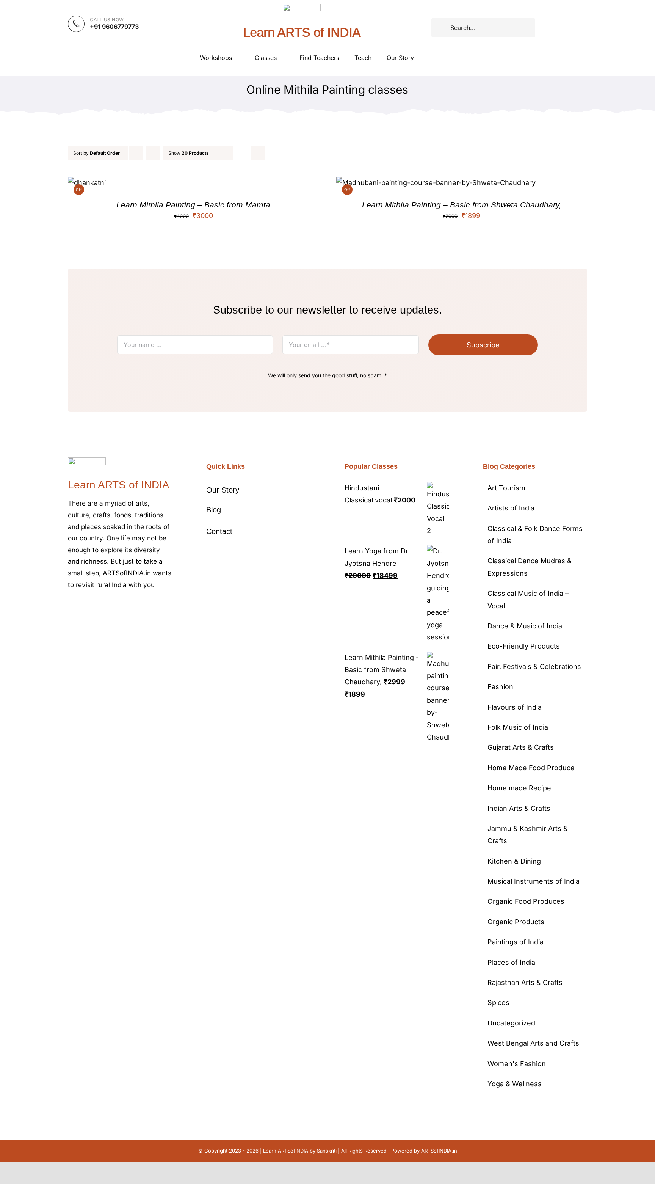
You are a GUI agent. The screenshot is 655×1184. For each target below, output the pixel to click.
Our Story (222, 490)
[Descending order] (153, 153)
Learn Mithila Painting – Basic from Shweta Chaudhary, (461, 204)
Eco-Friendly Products (523, 646)
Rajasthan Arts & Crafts (525, 982)
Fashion (500, 687)
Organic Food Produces (525, 901)
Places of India (511, 962)
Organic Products (515, 922)
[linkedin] (130, 608)
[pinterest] (106, 608)
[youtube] (118, 608)
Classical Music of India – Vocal (528, 599)
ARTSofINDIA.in (439, 1151)
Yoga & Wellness (514, 1084)
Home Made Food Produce (531, 768)
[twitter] (82, 608)
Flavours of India (514, 707)
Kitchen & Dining (514, 861)
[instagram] (94, 608)
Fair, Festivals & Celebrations (534, 667)
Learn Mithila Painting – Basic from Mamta (193, 204)
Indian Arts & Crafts (518, 808)
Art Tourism (506, 488)
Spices (498, 1003)
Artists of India (510, 508)
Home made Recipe (519, 788)
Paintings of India (515, 942)
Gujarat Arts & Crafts (520, 747)
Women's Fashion (516, 1064)
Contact (219, 531)
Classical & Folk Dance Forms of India (535, 534)
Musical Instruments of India (533, 881)
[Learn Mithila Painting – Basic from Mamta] (87, 183)
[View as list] (258, 153)
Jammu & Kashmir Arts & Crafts (527, 834)
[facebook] (70, 608)
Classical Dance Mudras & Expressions (529, 567)
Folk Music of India (517, 727)
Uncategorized (511, 1023)
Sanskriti (327, 1151)
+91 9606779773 (114, 26)
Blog (213, 510)
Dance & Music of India (524, 626)
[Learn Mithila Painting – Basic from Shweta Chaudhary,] (436, 183)
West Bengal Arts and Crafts (533, 1043)
